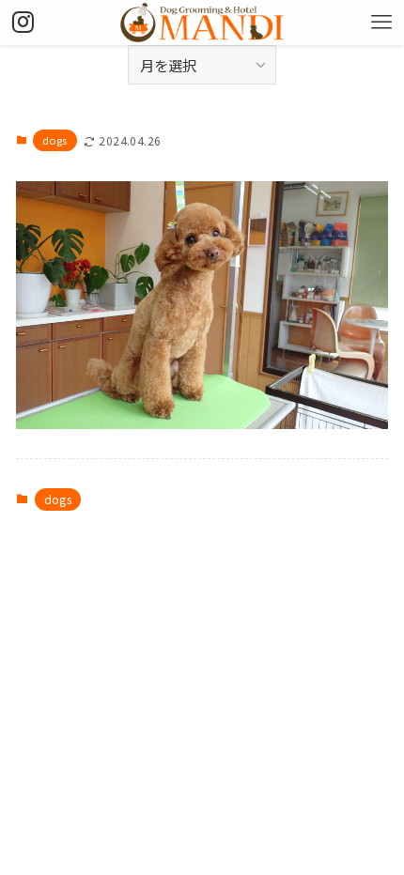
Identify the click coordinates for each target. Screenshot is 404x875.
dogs (55, 139)
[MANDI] (202, 22)
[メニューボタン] (381, 22)
